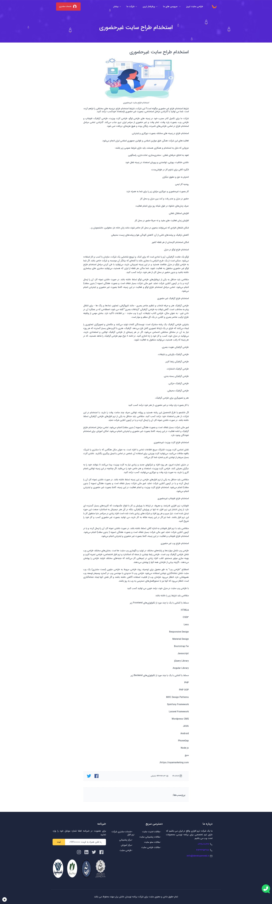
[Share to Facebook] (96, 776)
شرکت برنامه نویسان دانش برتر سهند (126, 896)
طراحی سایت (126, 850)
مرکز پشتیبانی (125, 840)
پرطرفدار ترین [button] (149, 6)
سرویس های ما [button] (170, 6)
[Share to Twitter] (89, 776)
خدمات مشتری (65, 6)
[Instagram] (79, 852)
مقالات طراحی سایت (150, 847)
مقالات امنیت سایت (151, 831)
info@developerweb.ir (198, 856)
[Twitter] (94, 852)
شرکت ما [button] (130, 6)
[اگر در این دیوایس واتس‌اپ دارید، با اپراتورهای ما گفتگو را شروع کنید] (266, 889)
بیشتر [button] (115, 6)
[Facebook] (101, 852)
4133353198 (202, 850)
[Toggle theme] (4, 899)
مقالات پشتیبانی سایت (149, 837)
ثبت (59, 842)
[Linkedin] (86, 852)
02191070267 (203, 844)
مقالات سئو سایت (152, 842)
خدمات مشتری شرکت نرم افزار (122, 833)
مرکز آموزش (126, 845)
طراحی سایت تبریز (194, 6)
